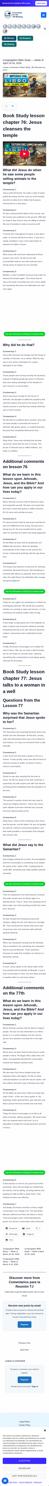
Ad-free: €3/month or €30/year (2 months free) (24, 334)
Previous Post (24, 1343)
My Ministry (9, 38)
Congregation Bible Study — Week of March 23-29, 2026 (11, 1251)
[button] (45, 1430)
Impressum (38, 1482)
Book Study (25, 67)
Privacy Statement (25, 1482)
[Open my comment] (5, 1481)
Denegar (25, 1468)
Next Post (24, 1350)
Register (24, 1325)
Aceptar (24, 1461)
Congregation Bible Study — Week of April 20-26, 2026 (34, 1251)
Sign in (35, 1386)
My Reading (9, 44)
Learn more (41, 3)
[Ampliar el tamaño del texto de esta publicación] (12, 106)
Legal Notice (24, 1422)
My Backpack (25, 38)
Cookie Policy (12, 1482)
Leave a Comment (11, 67)
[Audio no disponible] (6, 106)
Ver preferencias (24, 1476)
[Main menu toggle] (43, 15)
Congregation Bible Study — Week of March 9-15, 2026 (11, 1261)
